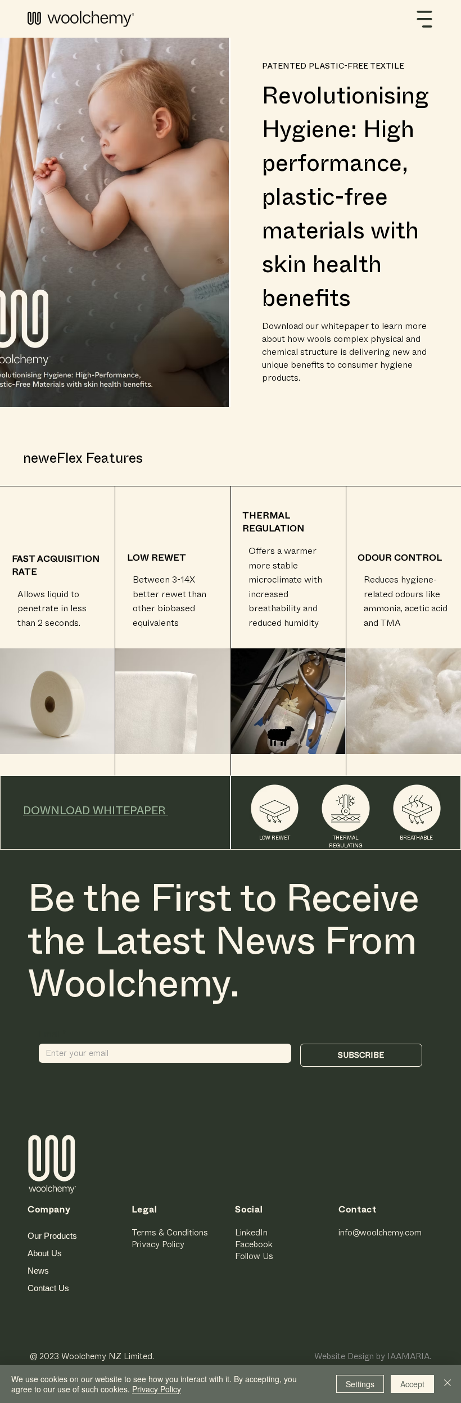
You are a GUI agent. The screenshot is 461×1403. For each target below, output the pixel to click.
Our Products (52, 1235)
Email (52, 1034)
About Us (45, 1253)
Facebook (254, 1244)
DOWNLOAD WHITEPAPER (95, 810)
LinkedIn (251, 1232)
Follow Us (254, 1256)
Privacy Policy (158, 1244)
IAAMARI (405, 1356)
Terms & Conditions (170, 1232)
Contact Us (48, 1288)
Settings (360, 1384)
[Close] (447, 1384)
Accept (412, 1384)
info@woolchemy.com (380, 1232)
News (38, 1270)
